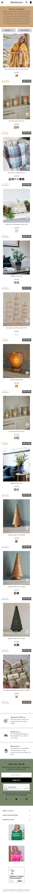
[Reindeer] (16, 697)
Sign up (16, 780)
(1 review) (5, 133)
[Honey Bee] (16, 75)
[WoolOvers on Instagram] (27, 799)
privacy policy (23, 794)
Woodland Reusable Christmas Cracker (16, 690)
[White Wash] (16, 334)
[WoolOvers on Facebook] (6, 799)
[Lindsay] (20, 179)
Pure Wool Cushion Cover (16, 172)
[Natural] (16, 231)
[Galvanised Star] (18, 127)
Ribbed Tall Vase (16, 276)
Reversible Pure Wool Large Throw (16, 69)
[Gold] (16, 541)
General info (8, 820)
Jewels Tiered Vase (16, 379)
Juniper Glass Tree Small (16, 535)
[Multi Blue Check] (10, 179)
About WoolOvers (10, 815)
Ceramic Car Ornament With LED (16, 224)
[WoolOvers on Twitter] (16, 799)
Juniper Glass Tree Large (16, 586)
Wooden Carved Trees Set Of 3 (16, 328)
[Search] (26, 2)
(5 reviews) (5, 185)
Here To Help (8, 811)
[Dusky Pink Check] (18, 179)
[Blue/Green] (15, 179)
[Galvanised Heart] (15, 127)
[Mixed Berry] (23, 179)
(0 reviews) (5, 237)
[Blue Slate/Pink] (13, 179)
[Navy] (15, 283)
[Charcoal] (18, 283)
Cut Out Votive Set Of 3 (16, 121)
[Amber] (16, 386)
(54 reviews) (6, 81)
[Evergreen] (18, 593)
